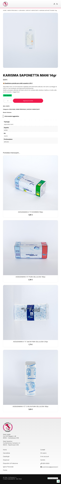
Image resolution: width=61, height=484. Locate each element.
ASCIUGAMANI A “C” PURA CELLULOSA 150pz (30, 277)
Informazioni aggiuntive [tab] (11, 116)
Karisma (9, 112)
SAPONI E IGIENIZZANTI (32, 10)
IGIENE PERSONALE (12, 10)
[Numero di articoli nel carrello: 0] (57, 4)
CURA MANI (22, 10)
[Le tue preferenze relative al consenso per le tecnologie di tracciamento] (58, 481)
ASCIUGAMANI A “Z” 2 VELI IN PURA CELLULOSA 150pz (30, 406)
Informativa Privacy (53, 478)
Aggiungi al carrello (28, 100)
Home (4, 10)
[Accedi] (54, 4)
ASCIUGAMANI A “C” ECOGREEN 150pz (30, 212)
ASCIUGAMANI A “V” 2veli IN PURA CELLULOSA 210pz (30, 341)
